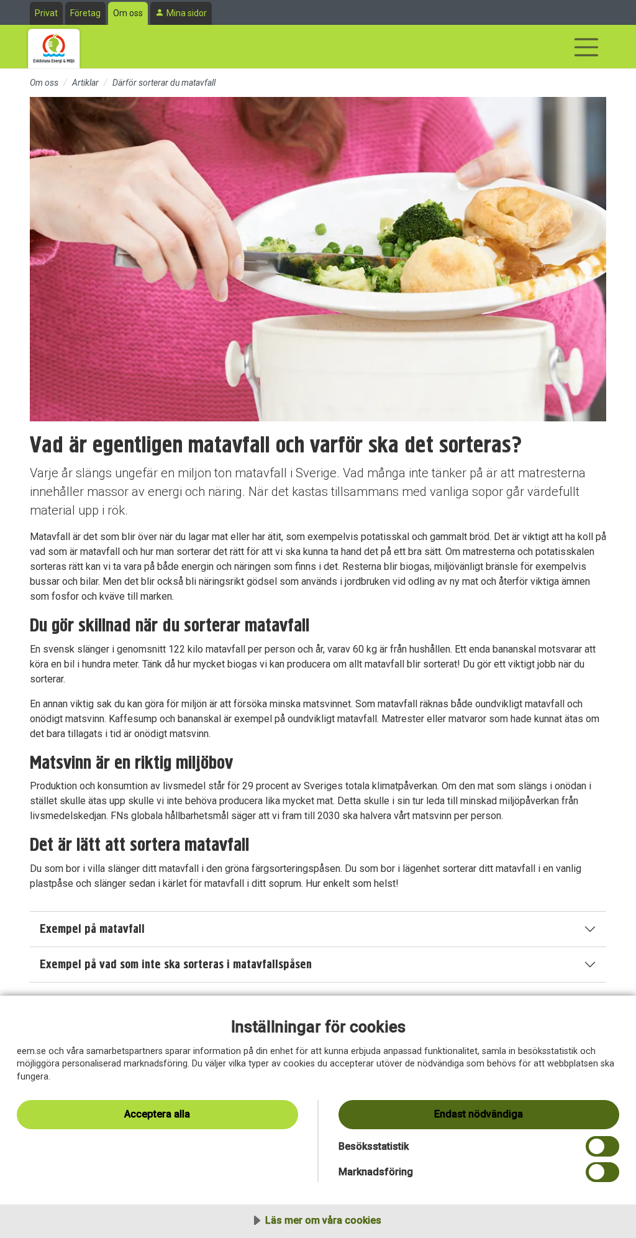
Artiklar (85, 83)
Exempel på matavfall (92, 929)
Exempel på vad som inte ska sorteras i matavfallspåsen (176, 964)
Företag (85, 13)
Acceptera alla (157, 1114)
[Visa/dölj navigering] (586, 47)
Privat (46, 13)
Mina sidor (186, 13)
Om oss (128, 13)
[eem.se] (54, 46)
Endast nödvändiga (478, 1114)
